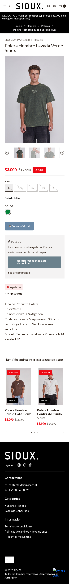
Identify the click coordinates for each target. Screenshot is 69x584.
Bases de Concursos (17, 510)
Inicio (19, 26)
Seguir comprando (19, 272)
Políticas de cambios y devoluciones (26, 531)
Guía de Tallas (12, 197)
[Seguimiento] (48, 6)
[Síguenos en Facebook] (25, 465)
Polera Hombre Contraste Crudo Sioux (49, 414)
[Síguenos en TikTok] (30, 465)
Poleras (45, 26)
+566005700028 (19, 490)
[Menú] (4, 6)
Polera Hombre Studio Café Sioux (18, 412)
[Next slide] (62, 153)
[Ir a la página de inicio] (29, 6)
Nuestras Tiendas (15, 505)
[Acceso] (54, 6)
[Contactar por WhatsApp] (59, 574)
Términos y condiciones (19, 526)
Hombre (31, 26)
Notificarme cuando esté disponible (31, 262)
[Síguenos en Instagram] (19, 465)
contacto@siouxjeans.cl (23, 485)
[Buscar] (10, 6)
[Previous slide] (7, 153)
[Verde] (8, 212)
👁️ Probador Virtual (19, 226)
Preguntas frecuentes (18, 536)
